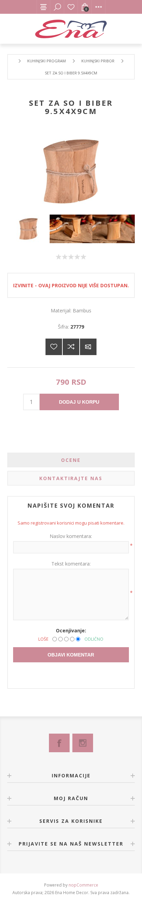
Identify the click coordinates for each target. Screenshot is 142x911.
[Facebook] (59, 743)
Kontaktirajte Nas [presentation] (70, 478)
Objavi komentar (71, 655)
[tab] (71, 460)
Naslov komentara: (71, 536)
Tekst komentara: (71, 563)
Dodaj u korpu (79, 402)
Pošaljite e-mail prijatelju (88, 347)
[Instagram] (82, 743)
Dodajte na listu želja (53, 347)
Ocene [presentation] (71, 460)
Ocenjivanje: (71, 630)
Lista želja (71, 7)
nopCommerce (83, 885)
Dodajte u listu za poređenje (71, 347)
